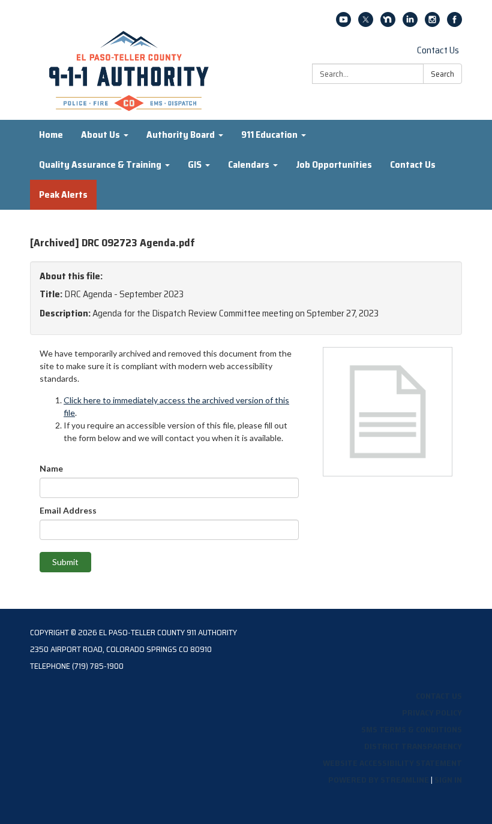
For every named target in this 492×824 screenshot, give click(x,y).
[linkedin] (410, 23)
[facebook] (454, 23)
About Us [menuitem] (100, 134)
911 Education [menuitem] (269, 134)
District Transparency (413, 746)
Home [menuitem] (51, 134)
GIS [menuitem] (195, 164)
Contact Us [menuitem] (413, 164)
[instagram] (432, 23)
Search (442, 73)
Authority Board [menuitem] (180, 134)
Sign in (448, 779)
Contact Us (438, 50)
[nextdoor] (387, 23)
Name (51, 468)
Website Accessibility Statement (392, 762)
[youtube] (343, 23)
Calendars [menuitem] (248, 164)
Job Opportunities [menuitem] (334, 164)
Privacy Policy (432, 712)
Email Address (68, 510)
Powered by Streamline (378, 779)
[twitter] (365, 23)
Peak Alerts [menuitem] (63, 194)
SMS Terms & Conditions (411, 729)
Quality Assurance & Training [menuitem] (100, 164)
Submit (65, 562)
